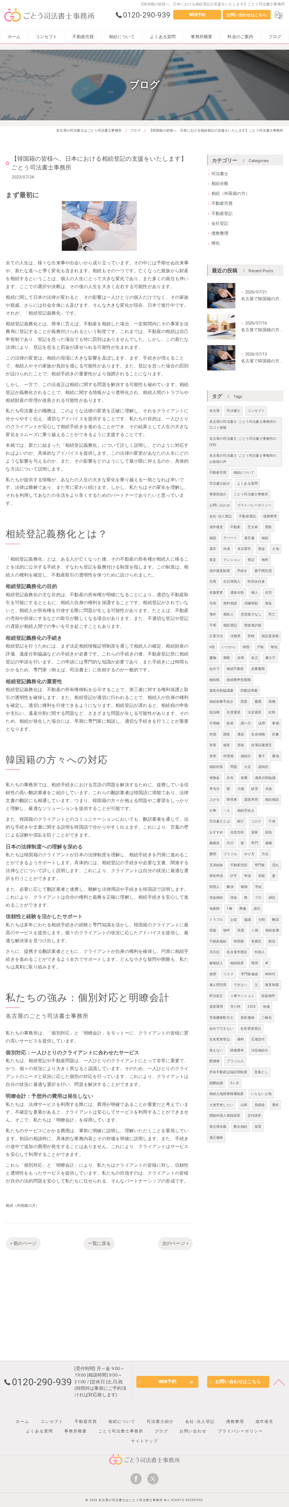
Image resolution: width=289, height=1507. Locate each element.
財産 (230, 723)
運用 (254, 963)
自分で (214, 669)
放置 (258, 1127)
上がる (214, 800)
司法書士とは (219, 821)
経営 (254, 789)
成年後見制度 (219, 571)
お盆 (233, 920)
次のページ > (175, 1243)
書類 (258, 702)
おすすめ (216, 832)
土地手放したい (221, 1105)
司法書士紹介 (219, 483)
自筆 (240, 658)
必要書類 (258, 669)
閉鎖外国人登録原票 (224, 1116)
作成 (226, 549)
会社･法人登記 (220, 516)
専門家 (260, 865)
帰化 (215, 243)
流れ (275, 865)
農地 (275, 756)
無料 (265, 560)
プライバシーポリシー (254, 505)
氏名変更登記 (219, 1039)
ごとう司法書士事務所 (251, 494)
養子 (261, 756)
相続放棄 (272, 930)
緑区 (272, 898)
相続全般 (220, 183)
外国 (212, 734)
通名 (275, 1105)
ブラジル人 (235, 1061)
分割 (261, 920)
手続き (242, 571)
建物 (212, 658)
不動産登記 (222, 213)
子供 (271, 821)
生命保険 (258, 734)
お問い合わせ (219, 505)
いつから (229, 647)
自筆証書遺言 (261, 745)
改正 (254, 658)
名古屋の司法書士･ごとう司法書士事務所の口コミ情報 (243, 425)
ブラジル (230, 854)
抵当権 (214, 712)
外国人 (260, 952)
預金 (233, 898)
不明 (212, 625)
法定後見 (254, 712)
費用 (212, 854)
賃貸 (243, 702)
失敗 (268, 789)
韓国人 (214, 887)
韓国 (246, 647)
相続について (244, 472)
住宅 (268, 592)
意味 (240, 745)
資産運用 (216, 1007)
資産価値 (247, 1018)
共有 (230, 778)
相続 (265, 538)
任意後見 (233, 712)
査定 (212, 560)
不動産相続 (218, 941)
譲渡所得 (251, 800)
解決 (230, 887)
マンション (231, 560)
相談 (212, 538)
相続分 (246, 756)
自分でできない (221, 1029)
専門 (254, 843)
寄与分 (214, 789)
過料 (240, 1039)
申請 (247, 876)
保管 (212, 756)
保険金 (214, 778)
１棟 (254, 930)
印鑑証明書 (249, 690)
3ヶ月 (234, 1083)
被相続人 (216, 963)
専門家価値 (249, 974)
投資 (240, 930)
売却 (212, 603)
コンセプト (256, 411)
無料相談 (230, 603)
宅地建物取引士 (221, 1018)
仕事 (212, 811)
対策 (212, 745)
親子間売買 (263, 571)
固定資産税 (270, 636)
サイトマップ (144, 1441)
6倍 (212, 647)
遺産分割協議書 (221, 690)
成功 (256, 909)
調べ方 (246, 723)
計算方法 (216, 636)
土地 (275, 549)
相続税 (214, 680)
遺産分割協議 (265, 778)
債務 (271, 702)
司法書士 (220, 173)
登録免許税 (252, 625)
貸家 (254, 832)
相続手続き (246, 811)
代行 (230, 843)
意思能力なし (251, 614)
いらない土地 (261, 1094)
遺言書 (249, 538)
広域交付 (258, 1039)
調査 (226, 734)
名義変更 (216, 592)
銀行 (240, 821)
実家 (261, 876)
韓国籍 (239, 941)
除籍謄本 (237, 1050)
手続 (258, 887)
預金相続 (216, 898)
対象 (275, 734)
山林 (243, 1105)
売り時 (235, 1007)
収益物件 (268, 996)
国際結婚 (216, 1083)
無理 (212, 974)
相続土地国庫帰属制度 (226, 1094)
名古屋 (214, 411)
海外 (212, 614)
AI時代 (270, 974)
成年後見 (216, 527)
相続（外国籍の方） (22, 1205)
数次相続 (241, 1127)
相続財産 (237, 963)
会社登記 (220, 223)
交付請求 (254, 1116)
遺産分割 (237, 592)
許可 (233, 876)
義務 (268, 843)
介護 (240, 789)
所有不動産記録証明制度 (228, 1072)
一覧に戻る (99, 1243)
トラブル (216, 920)
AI (266, 963)
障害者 (232, 800)
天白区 (214, 952)
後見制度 (272, 985)
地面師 (214, 909)
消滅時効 (251, 603)
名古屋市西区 (237, 952)
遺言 (212, 549)
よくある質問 (247, 483)
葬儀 (242, 909)
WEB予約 (197, 14)
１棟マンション (242, 996)
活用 (261, 723)
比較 (271, 712)
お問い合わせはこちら (247, 14)
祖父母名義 (218, 1127)
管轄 (251, 636)
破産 (226, 745)
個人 (254, 592)
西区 (271, 941)
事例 (275, 723)
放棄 (244, 778)
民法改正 (216, 996)
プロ (258, 898)
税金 (261, 549)
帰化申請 (216, 876)
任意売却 (237, 832)
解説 (275, 920)
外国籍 (228, 756)
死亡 (271, 614)
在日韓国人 (231, 581)
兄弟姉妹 (216, 865)
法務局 (235, 636)
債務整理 (220, 233)
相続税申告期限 (239, 680)
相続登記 (230, 625)
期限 (226, 658)
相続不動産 (235, 669)
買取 (268, 527)
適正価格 (216, 1138)
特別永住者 (256, 581)
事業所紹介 (218, 494)
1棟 (229, 909)
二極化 (266, 1018)
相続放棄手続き (221, 702)
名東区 (256, 941)
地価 (266, 1007)
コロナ (256, 821)
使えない (216, 1050)
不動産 (235, 527)
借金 (268, 603)
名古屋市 (244, 549)
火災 (247, 767)
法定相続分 (259, 1050)
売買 (212, 581)
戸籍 (260, 647)
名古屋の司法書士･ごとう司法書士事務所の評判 (243, 442)
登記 (251, 560)
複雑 (244, 887)
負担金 (260, 1105)
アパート (230, 538)
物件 (226, 930)
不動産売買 (222, 203)
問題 (233, 767)
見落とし (261, 1072)
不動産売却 (239, 865)
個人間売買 (218, 985)
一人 (226, 811)
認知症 (263, 767)
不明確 (214, 723)
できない (241, 985)
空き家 (253, 527)
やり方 (249, 854)
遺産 (240, 734)
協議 (247, 920)
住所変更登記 (250, 1029)
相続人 (228, 614)
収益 (212, 930)
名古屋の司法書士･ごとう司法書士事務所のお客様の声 (243, 459)
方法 (265, 854)
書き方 (270, 658)
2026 (252, 1007)
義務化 (214, 843)
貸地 (268, 832)
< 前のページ (23, 1243)
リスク (228, 974)
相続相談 (272, 800)
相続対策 (216, 767)
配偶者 (214, 1061)
